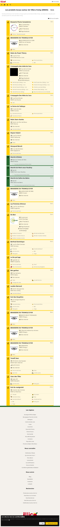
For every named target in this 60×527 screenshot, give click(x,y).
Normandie (30, 434)
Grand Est (30, 426)
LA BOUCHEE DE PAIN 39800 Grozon (26, 192)
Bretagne (30, 419)
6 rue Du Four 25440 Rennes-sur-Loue (17, 56)
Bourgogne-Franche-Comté (30, 417)
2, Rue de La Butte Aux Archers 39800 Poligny (28, 331)
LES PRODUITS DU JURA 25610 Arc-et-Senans (26, 41)
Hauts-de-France (30, 429)
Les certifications (30, 462)
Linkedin (30, 484)
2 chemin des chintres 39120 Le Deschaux (17, 390)
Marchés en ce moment (30, 495)
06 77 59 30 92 (25, 29)
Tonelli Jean (14, 358)
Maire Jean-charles (17, 119)
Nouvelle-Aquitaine (30, 436)
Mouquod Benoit (16, 146)
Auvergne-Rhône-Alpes (30, 414)
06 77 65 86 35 (25, 221)
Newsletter (30, 479)
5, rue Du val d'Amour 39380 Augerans (17, 207)
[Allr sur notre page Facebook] (58, 4)
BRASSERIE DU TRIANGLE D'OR (21, 38)
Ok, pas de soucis (52, 523)
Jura (52, 10)
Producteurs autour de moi (30, 493)
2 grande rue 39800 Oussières (15, 260)
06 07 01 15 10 (16, 365)
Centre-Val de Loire (30, 422)
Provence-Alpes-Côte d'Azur (30, 443)
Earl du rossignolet (17, 387)
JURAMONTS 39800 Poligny (23, 346)
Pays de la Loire (30, 441)
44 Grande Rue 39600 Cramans (24, 25)
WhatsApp (24, 230)
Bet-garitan (14, 270)
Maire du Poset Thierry (18, 53)
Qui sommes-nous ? (30, 455)
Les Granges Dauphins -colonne (17, 300)
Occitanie (30, 439)
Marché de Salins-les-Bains (19, 178)
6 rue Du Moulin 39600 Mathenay (15, 136)
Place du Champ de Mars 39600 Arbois (18, 160)
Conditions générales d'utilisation (30, 467)
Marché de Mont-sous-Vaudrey (21, 167)
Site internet (24, 44)
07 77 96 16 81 (24, 73)
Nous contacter (30, 465)
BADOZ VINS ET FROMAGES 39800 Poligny (28, 316)
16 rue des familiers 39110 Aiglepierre (16, 149)
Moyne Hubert (15, 133)
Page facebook (25, 31)
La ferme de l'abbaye (17, 106)
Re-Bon (13, 215)
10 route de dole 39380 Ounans (15, 109)
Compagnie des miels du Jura (20, 66)
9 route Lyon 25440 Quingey (23, 218)
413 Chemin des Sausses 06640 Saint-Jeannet (18, 361)
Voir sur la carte (53, 18)
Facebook (30, 481)
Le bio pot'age (15, 257)
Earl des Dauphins (16, 297)
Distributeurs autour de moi (30, 502)
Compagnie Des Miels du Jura (20, 95)
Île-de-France (30, 431)
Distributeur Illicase (30, 453)
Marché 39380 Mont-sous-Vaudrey (17, 171)
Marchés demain (30, 498)
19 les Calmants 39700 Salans (15, 274)
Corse (30, 424)
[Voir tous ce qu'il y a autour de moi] (4, 4)
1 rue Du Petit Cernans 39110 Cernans (17, 245)
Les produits (30, 460)
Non (43, 523)
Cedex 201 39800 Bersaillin (15, 380)
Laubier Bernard (16, 286)
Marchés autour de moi (30, 500)
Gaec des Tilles (15, 376)
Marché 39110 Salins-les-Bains (16, 181)
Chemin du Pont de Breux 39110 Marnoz (18, 123)
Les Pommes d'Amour (18, 204)
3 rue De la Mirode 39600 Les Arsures (16, 99)
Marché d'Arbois (16, 157)
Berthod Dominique (17, 242)
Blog (30, 476)
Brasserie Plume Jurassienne (20, 22)
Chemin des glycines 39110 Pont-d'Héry (17, 289)
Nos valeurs (30, 457)
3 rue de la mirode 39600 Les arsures (25, 69)
